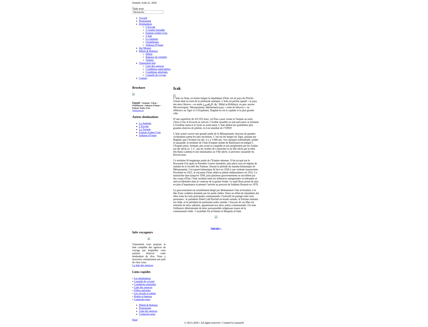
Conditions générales (145, 284)
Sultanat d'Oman (147, 135)
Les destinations (142, 278)
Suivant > (216, 228)
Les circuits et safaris (145, 293)
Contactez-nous (142, 299)
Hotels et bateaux (143, 296)
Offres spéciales (142, 290)
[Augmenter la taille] (132, 5)
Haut (134, 319)
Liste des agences (143, 287)
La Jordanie (145, 123)
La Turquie (145, 129)
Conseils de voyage (144, 281)
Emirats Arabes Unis (150, 132)
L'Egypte (144, 126)
